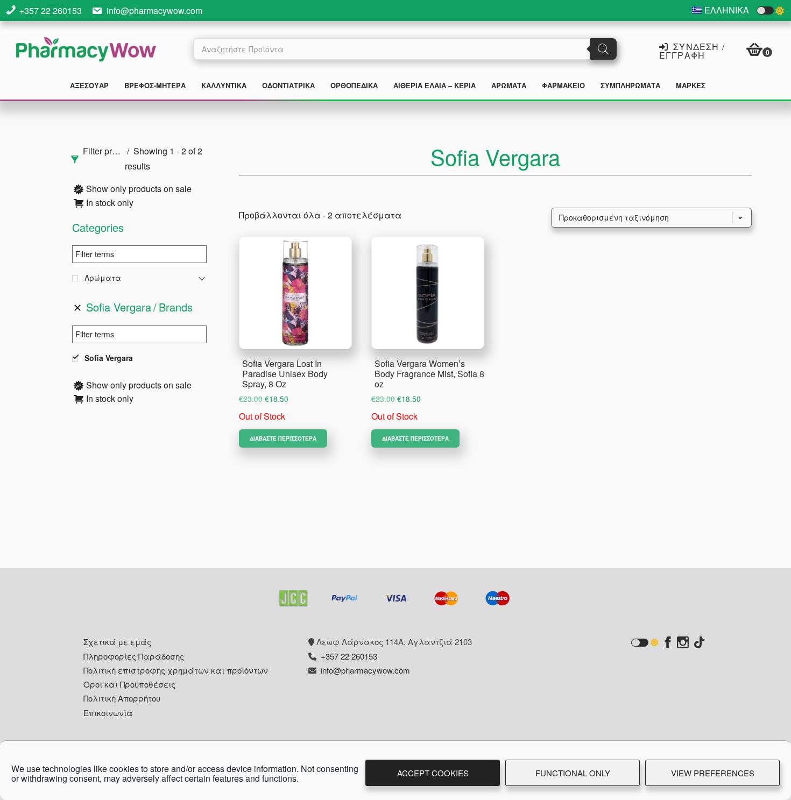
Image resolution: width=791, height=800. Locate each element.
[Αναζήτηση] (603, 49)
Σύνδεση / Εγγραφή (692, 50)
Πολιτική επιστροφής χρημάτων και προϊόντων (175, 670)
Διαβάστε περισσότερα (283, 438)
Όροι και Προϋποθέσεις (129, 684)
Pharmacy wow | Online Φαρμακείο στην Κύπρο (86, 50)
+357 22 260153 (50, 10)
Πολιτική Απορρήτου (121, 698)
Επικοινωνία (108, 712)
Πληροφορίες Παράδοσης (133, 656)
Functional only (572, 772)
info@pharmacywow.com (154, 10)
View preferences (712, 772)
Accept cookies (433, 772)
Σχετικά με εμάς (117, 641)
